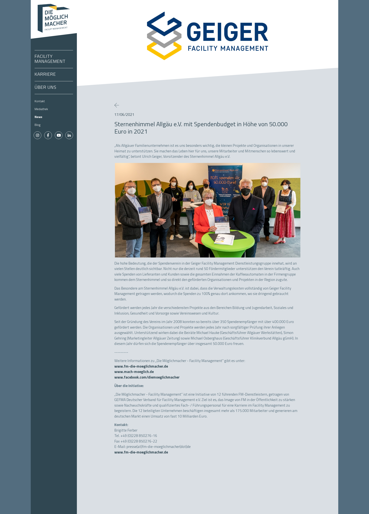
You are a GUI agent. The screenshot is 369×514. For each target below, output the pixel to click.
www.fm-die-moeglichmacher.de (141, 367)
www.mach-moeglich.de (134, 372)
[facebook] (48, 135)
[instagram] (37, 135)
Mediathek (41, 109)
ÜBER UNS (45, 87)
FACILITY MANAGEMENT (50, 59)
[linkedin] (69, 135)
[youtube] (58, 135)
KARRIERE (45, 74)
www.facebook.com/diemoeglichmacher (147, 377)
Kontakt (40, 101)
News (38, 117)
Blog (37, 125)
